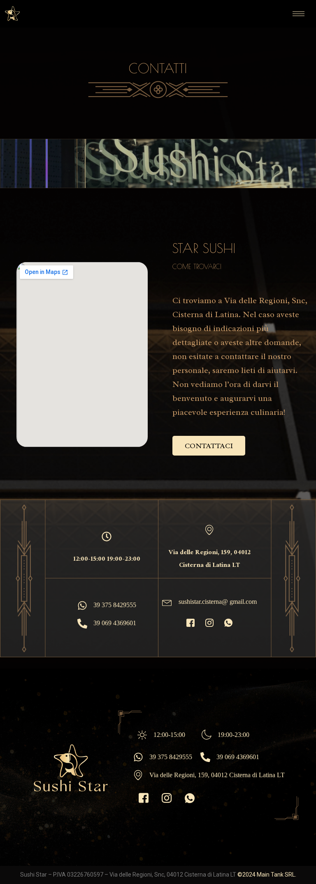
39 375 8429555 (114, 604)
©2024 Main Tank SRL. (266, 874)
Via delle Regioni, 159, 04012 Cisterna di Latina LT (217, 774)
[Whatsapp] (228, 623)
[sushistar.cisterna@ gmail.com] (167, 602)
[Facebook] (190, 623)
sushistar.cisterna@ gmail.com (218, 601)
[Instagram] (209, 623)
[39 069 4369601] (82, 623)
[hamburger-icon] (298, 13)
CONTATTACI (209, 445)
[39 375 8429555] (82, 605)
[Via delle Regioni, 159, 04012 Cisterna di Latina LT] (138, 775)
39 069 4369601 (114, 622)
